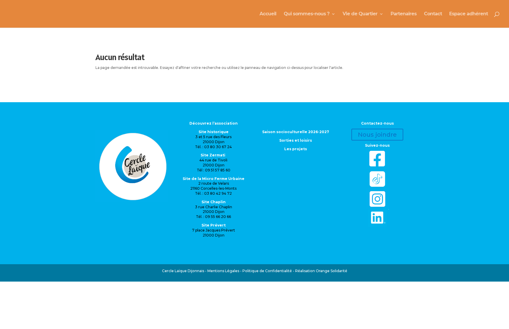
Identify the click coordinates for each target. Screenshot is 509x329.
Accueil (268, 14)
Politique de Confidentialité (267, 271)
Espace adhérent (468, 14)
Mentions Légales (223, 271)
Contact (433, 14)
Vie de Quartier (360, 14)
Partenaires (404, 14)
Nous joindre (377, 134)
